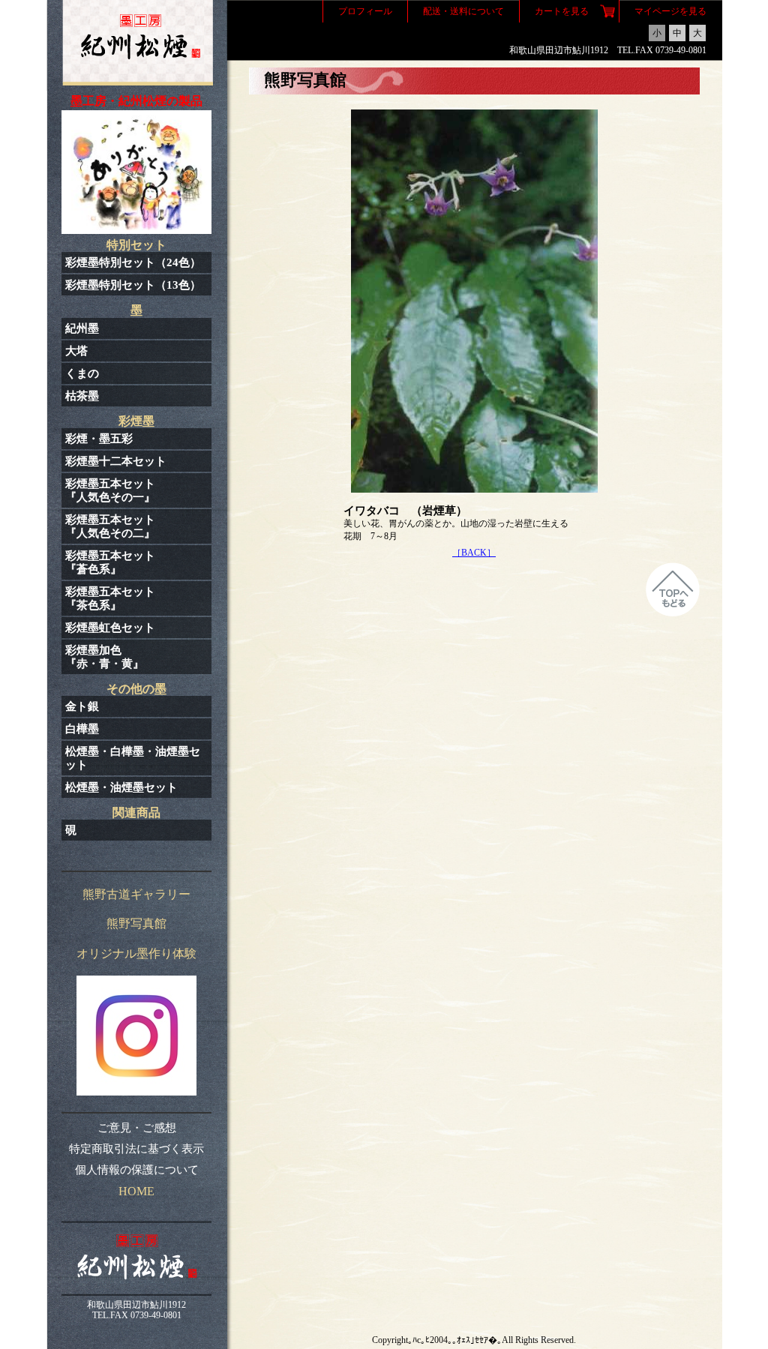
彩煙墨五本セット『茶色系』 (110, 598)
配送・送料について (463, 11)
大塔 (76, 351)
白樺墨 (82, 729)
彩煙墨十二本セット (115, 461)
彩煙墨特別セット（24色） (133, 262)
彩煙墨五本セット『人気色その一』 (110, 490)
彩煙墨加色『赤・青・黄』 (104, 657)
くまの (82, 373)
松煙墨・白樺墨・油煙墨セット (132, 758)
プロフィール (365, 11)
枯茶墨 (82, 396)
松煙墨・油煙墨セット (121, 787)
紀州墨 (82, 328)
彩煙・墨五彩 (99, 439)
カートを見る (562, 11)
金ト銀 (82, 706)
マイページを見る (670, 11)
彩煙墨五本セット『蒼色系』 (110, 562)
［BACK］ (474, 552)
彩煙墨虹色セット (110, 628)
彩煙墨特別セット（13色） (133, 285)
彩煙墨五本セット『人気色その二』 (110, 526)
